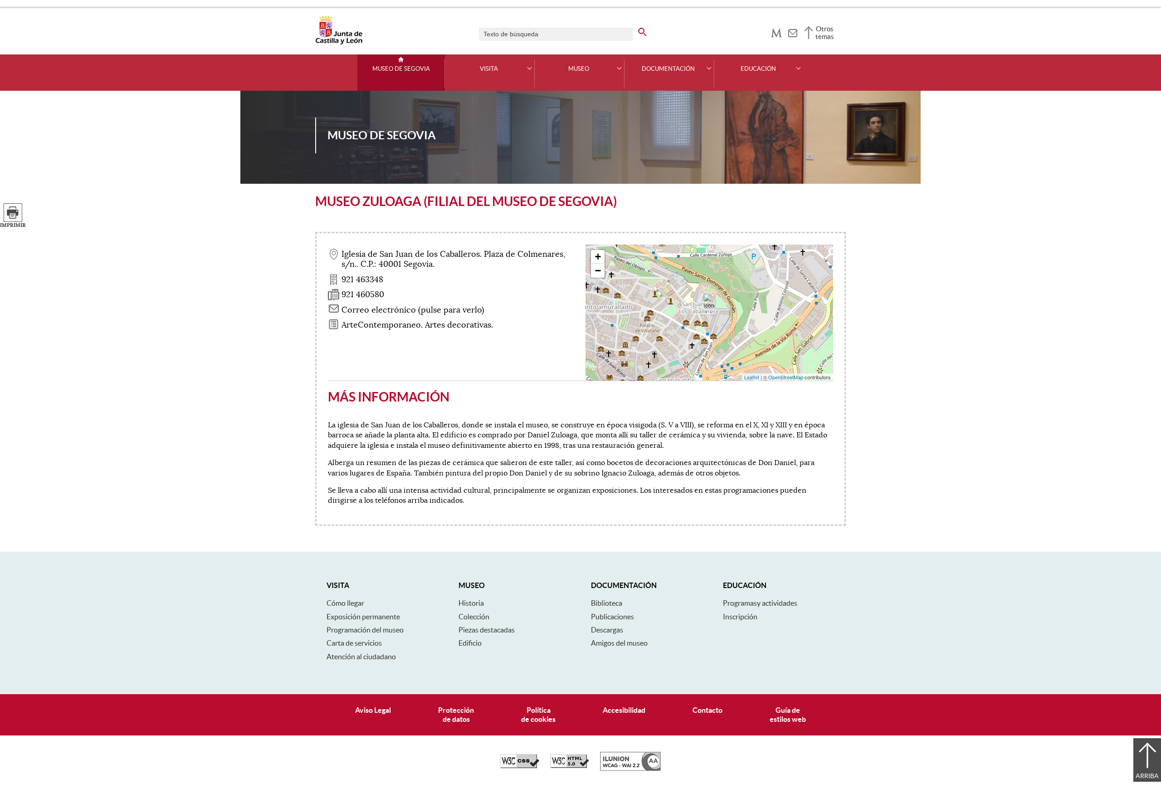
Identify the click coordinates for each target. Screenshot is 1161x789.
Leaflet (751, 377)
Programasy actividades (760, 603)
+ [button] (598, 256)
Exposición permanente (363, 617)
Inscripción (740, 617)
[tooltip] (776, 32)
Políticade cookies (538, 714)
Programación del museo (365, 630)
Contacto (707, 710)
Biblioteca (606, 603)
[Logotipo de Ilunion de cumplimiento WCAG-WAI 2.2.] (630, 768)
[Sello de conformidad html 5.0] (569, 765)
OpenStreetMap (785, 377)
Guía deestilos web (788, 714)
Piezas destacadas (487, 630)
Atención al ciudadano (361, 656)
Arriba (1147, 775)
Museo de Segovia (401, 69)
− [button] (598, 270)
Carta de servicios (354, 643)
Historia (471, 603)
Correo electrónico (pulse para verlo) (412, 310)
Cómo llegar (345, 603)
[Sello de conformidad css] (519, 765)
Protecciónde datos (456, 714)
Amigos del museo (619, 643)
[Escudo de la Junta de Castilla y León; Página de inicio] (338, 42)
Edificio (470, 643)
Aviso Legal (373, 710)
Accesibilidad (624, 710)
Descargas (607, 630)
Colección (474, 617)
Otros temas (824, 32)
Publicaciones (612, 617)
